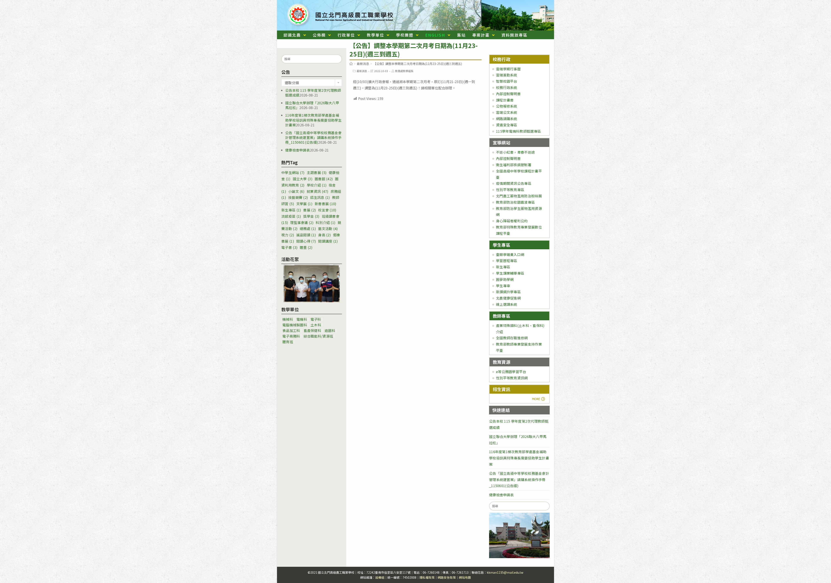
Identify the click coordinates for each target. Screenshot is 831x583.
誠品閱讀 (306, 234)
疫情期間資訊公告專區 (513, 183)
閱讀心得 (306, 241)
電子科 (316, 319)
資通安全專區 (506, 124)
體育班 (287, 341)
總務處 (308, 228)
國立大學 (302, 178)
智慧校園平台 (506, 81)
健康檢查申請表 (297, 150)
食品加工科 (291, 330)
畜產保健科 (312, 330)
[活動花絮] (311, 283)
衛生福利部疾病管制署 (513, 164)
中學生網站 (293, 172)
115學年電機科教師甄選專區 (518, 131)
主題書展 (317, 172)
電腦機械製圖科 (294, 324)
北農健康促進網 (508, 298)
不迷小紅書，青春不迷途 (515, 152)
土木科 (316, 324)
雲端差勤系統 (506, 74)
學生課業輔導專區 (510, 273)
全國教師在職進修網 (512, 337)
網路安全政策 (447, 577)
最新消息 (362, 71)
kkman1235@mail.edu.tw (505, 572)
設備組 (379, 577)
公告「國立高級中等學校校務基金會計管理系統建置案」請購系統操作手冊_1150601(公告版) (313, 137)
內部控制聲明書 (508, 93)
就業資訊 (318, 191)
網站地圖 (465, 577)
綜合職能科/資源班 (318, 336)
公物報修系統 (506, 106)
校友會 (327, 210)
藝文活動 (328, 228)
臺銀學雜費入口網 (510, 254)
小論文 (296, 191)
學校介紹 (317, 185)
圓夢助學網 (505, 279)
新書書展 (326, 203)
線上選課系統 (506, 304)
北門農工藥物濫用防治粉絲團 (519, 195)
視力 (287, 234)
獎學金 (311, 216)
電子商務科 (291, 336)
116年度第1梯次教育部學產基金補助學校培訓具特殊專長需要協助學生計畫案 (313, 120)
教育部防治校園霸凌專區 (515, 202)
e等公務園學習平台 (511, 371)
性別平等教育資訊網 (512, 377)
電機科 (301, 319)
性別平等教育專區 (510, 189)
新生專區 (291, 210)
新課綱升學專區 (508, 291)
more (504, 398)
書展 (309, 210)
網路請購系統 (506, 118)
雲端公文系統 (506, 112)
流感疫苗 (291, 216)
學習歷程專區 (506, 260)
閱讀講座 (328, 241)
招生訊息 (320, 197)
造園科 (330, 330)
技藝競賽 (298, 197)
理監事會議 (302, 222)
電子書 (289, 247)
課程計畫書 (505, 100)
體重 (306, 247)
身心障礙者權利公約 (512, 220)
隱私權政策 (427, 577)
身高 (324, 234)
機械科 (287, 319)
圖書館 (324, 178)
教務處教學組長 (404, 71)
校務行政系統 (506, 87)
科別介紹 (325, 222)
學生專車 (503, 285)
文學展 (304, 203)
